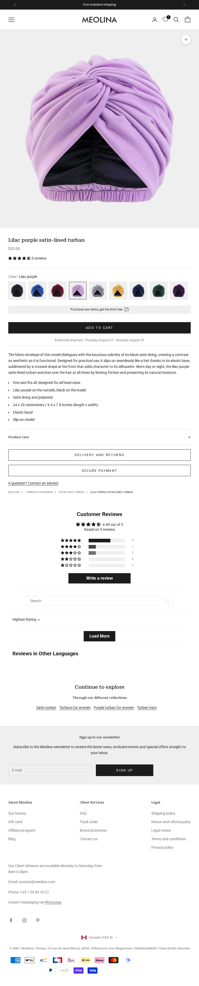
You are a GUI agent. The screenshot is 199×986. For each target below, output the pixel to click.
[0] (165, 19)
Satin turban (46, 708)
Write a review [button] (99, 578)
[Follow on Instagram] (24, 920)
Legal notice (161, 830)
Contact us (88, 839)
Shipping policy (163, 813)
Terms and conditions (168, 839)
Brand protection (93, 830)
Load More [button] (99, 636)
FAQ (83, 813)
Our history (17, 813)
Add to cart (99, 328)
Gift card (15, 822)
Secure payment (100, 471)
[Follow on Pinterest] (37, 920)
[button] (19, 258)
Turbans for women (39, 492)
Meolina (14, 492)
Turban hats (147, 708)
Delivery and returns (100, 455)
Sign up (124, 770)
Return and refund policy (171, 822)
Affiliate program (21, 830)
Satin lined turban (71, 492)
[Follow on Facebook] (10, 920)
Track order (89, 822)
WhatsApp (53, 902)
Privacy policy (162, 847)
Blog (12, 839)
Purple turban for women (114, 708)
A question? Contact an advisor (33, 483)
